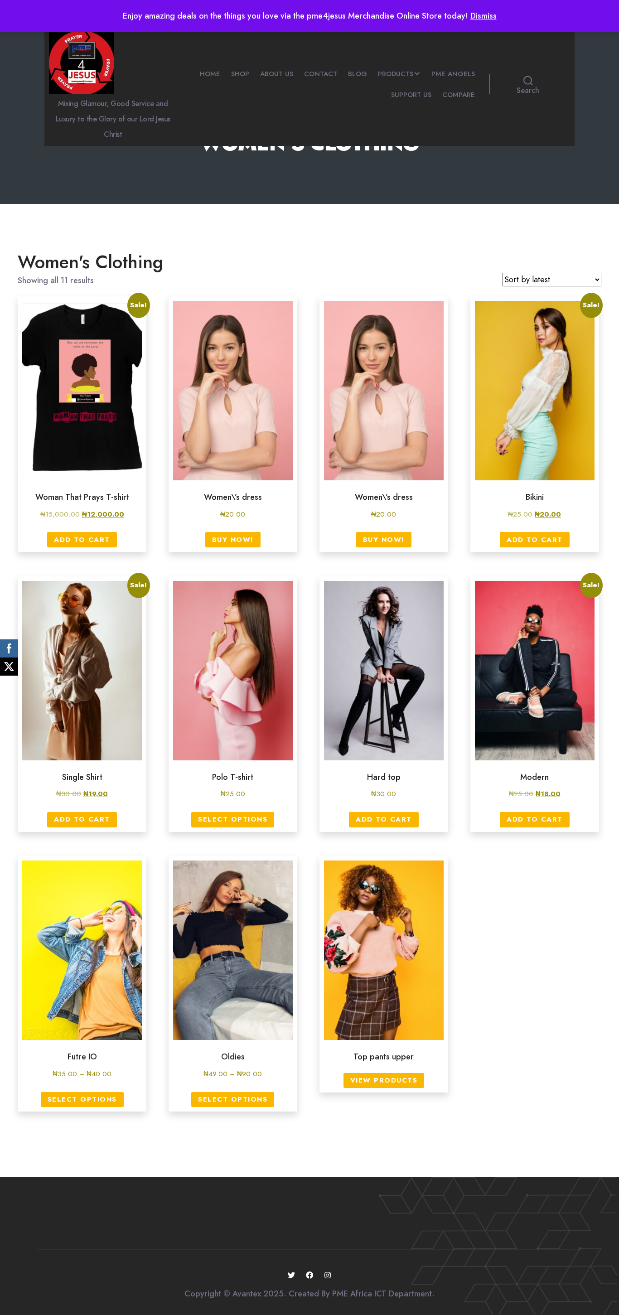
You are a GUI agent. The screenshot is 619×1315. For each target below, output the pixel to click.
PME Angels (453, 74)
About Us (276, 74)
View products (384, 1080)
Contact (320, 74)
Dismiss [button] (483, 16)
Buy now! (233, 540)
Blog (357, 74)
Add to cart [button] (82, 540)
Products (395, 74)
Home (210, 74)
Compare (458, 95)
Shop (240, 74)
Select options (232, 819)
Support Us (411, 95)
